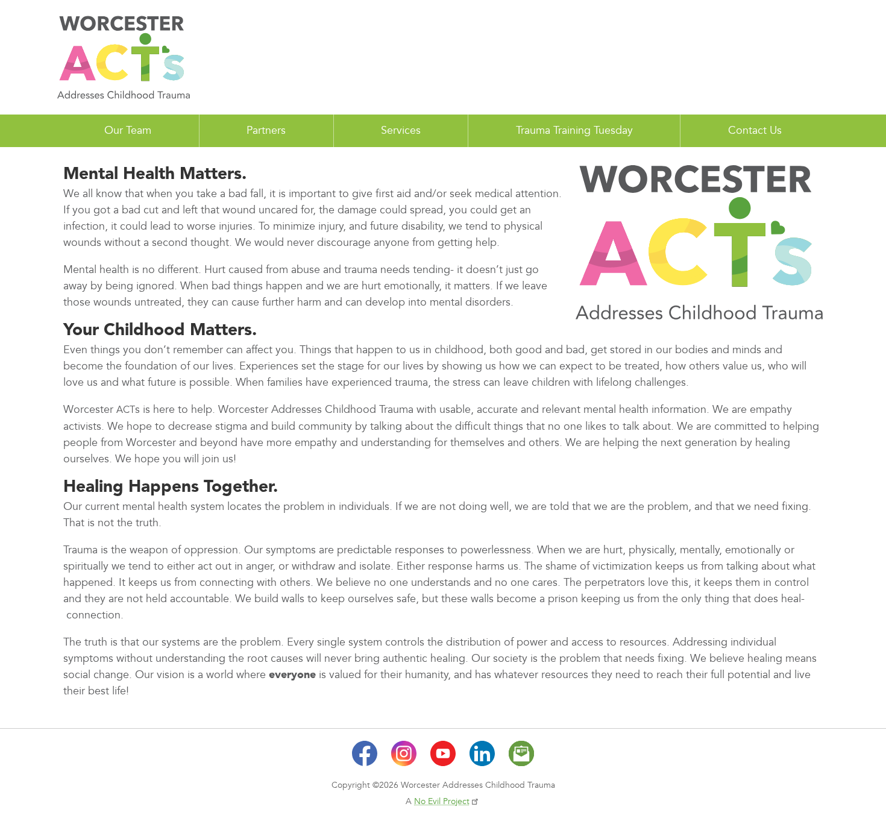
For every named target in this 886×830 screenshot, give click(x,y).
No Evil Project (442, 801)
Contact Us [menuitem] (755, 130)
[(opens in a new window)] (364, 753)
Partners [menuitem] (266, 130)
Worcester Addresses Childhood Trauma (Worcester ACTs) (123, 57)
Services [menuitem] (401, 130)
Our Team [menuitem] (127, 130)
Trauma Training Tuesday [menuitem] (574, 130)
